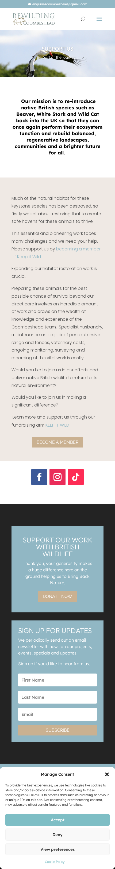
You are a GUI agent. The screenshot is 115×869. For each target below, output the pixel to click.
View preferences (57, 849)
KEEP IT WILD (57, 425)
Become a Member (57, 442)
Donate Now (57, 596)
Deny (57, 834)
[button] (107, 774)
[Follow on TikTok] (76, 477)
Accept (57, 819)
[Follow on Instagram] (57, 477)
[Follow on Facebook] (39, 477)
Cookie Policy (55, 862)
